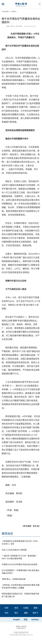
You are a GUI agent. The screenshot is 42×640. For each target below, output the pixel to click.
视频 (35, 608)
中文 (26, 619)
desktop (35, 619)
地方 (16, 613)
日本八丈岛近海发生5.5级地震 (14, 550)
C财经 (25, 608)
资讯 (16, 608)
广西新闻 (13, 11)
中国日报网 (5, 11)
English (16, 619)
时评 (6, 608)
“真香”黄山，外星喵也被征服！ (14, 579)
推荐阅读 (7, 533)
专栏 (6, 613)
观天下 (35, 613)
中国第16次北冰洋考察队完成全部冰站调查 (19, 564)
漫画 (26, 613)
